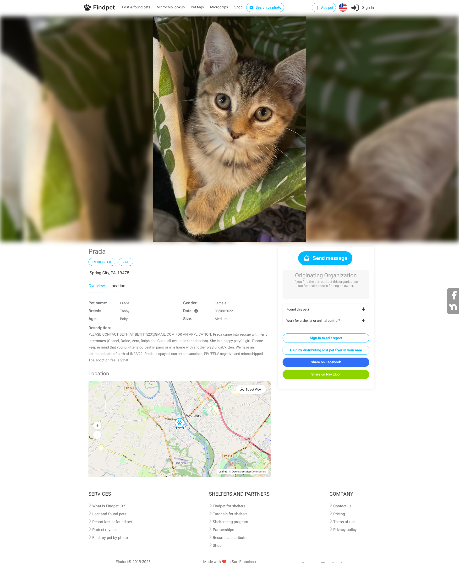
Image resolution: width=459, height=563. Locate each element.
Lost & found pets (136, 7)
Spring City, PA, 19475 (109, 272)
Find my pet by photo (110, 537)
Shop (238, 7)
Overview (96, 285)
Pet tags (197, 7)
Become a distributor (230, 537)
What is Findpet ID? (108, 506)
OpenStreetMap (241, 471)
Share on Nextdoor (326, 374)
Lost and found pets (109, 514)
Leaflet (223, 471)
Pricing (339, 514)
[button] (176, 418)
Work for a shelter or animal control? (313, 320)
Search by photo (268, 7)
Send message (329, 258)
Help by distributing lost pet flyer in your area (326, 350)
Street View (254, 389)
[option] (229, 129)
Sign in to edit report (326, 338)
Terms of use (344, 522)
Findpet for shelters (229, 506)
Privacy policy (345, 529)
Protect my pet (104, 529)
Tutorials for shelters (230, 514)
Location (117, 285)
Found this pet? (297, 309)
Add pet (326, 7)
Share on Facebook (326, 362)
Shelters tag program (230, 522)
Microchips (219, 7)
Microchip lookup (171, 7)
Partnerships (223, 529)
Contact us (342, 506)
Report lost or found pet (112, 522)
